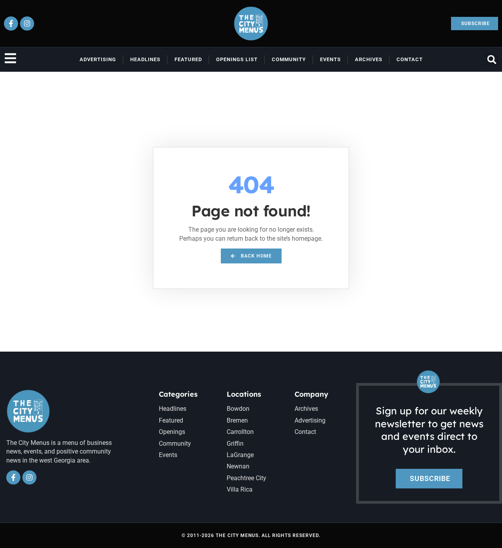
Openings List (237, 59)
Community (289, 59)
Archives (368, 59)
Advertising (98, 59)
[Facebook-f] (11, 23)
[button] (491, 59)
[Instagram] (27, 23)
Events (330, 59)
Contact (410, 59)
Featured (188, 59)
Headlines (145, 59)
